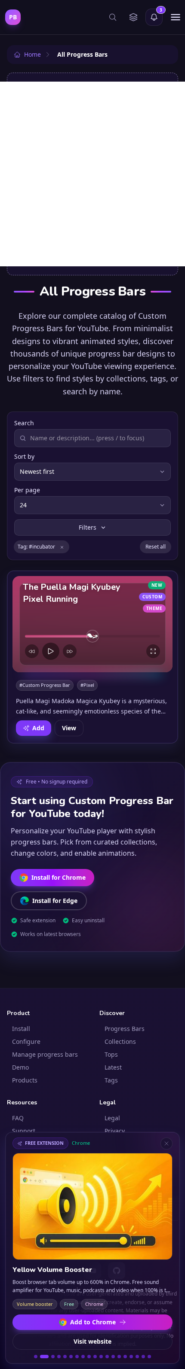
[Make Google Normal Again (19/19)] (149, 1356)
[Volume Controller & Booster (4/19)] (59, 1356)
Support (23, 1131)
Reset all (155, 546)
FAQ (18, 1118)
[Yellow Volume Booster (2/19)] (44, 1356)
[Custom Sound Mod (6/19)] (71, 1356)
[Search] (112, 17)
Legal (112, 1118)
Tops (111, 1054)
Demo (20, 1067)
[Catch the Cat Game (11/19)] (101, 1356)
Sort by (24, 456)
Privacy (115, 1131)
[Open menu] (175, 17)
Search (24, 423)
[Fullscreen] (153, 651)
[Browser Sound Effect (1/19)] (35, 1356)
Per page (27, 490)
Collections (120, 1041)
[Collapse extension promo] (166, 1143)
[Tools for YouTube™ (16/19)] (131, 1356)
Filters (87, 527)
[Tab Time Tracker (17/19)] (137, 1356)
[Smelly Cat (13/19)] (113, 1356)
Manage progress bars (45, 1054)
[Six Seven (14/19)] (119, 1356)
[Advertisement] (92, 174)
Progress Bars (125, 1028)
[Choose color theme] (133, 17)
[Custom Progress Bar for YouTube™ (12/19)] (107, 1356)
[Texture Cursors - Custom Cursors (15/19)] (125, 1356)
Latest (113, 1067)
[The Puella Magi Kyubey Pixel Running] (92, 624)
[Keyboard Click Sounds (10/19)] (95, 1356)
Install (21, 1028)
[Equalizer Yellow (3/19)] (53, 1356)
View (69, 727)
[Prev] (32, 651)
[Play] (50, 651)
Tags (111, 1080)
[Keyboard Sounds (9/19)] (89, 1356)
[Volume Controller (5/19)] (65, 1356)
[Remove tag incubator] (62, 547)
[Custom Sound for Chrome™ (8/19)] (83, 1356)
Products (24, 1080)
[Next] (70, 651)
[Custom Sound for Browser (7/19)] (77, 1356)
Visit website (92, 1341)
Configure (26, 1041)
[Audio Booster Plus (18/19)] (143, 1356)
